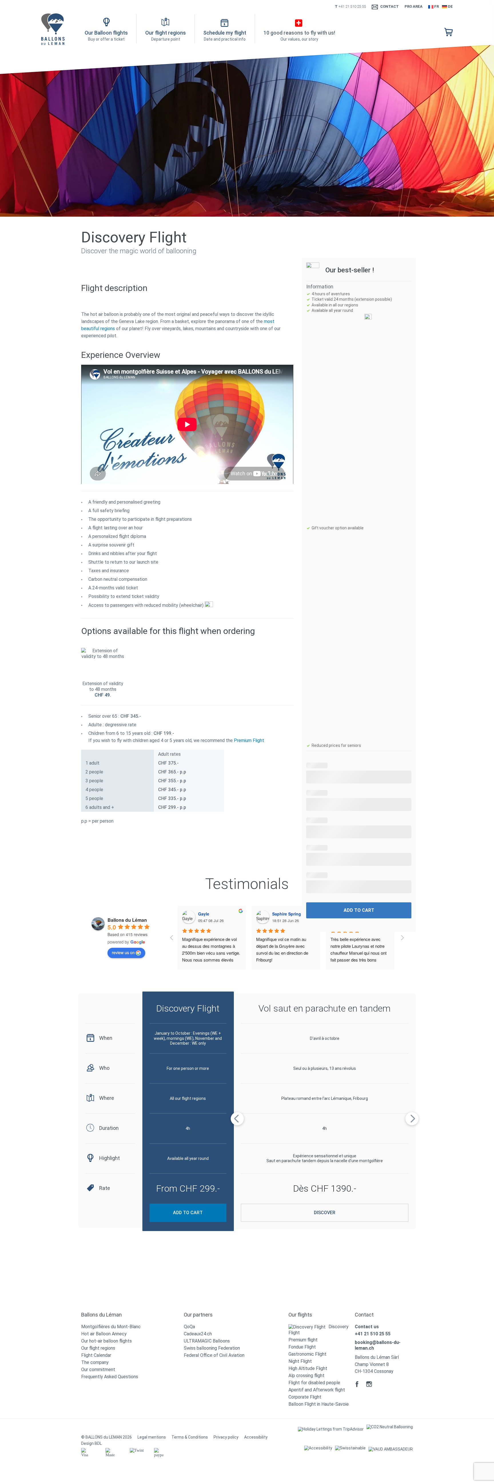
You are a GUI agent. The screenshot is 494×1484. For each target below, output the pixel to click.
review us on (123, 952)
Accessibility (256, 1437)
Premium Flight (249, 740)
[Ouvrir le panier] (448, 32)
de (450, 6)
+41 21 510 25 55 (352, 6)
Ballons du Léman (127, 920)
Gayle (203, 914)
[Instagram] (369, 1384)
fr (436, 6)
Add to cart (359, 910)
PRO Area (414, 6)
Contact (389, 6)
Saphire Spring (286, 914)
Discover (324, 1212)
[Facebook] (357, 1384)
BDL (98, 1443)
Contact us (367, 1326)
